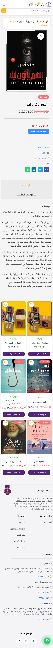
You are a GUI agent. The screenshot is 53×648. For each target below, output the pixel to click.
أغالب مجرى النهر (39, 402)
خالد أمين (42, 147)
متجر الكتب (21, 535)
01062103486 (43, 619)
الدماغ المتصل (39, 461)
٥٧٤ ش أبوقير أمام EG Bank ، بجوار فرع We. (34, 587)
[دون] (48, 153)
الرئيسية (44, 21)
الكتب (35, 21)
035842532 (44, 598)
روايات (27, 21)
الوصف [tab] (26, 184)
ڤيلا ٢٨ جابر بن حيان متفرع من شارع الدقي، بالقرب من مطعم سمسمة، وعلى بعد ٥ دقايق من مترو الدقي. (28, 570)
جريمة (19, 21)
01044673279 (43, 576)
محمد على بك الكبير (13, 461)
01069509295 (43, 592)
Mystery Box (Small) (13, 343)
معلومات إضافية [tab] (26, 194)
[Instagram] (26, 641)
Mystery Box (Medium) (39, 343)
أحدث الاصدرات (46, 522)
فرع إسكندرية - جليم (43, 582)
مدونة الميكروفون (17, 529)
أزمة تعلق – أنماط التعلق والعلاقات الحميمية (13, 402)
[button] (3, 4)
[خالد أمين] (48, 147)
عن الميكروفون (19, 541)
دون (44, 152)
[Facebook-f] (33, 641)
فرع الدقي (47, 563)
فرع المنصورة (46, 603)
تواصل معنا (20, 547)
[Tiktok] (19, 641)
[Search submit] (3, 10)
